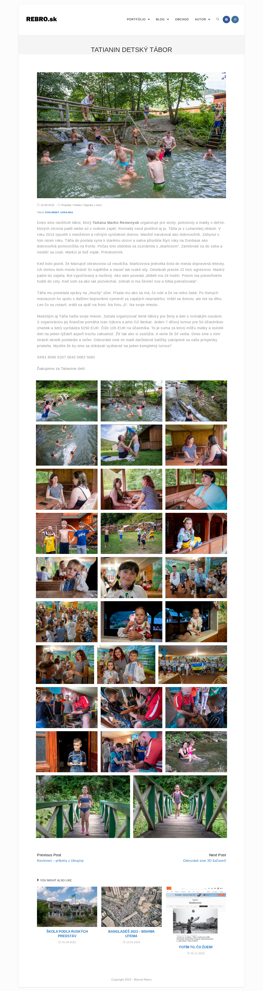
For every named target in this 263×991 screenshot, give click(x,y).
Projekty (66, 205)
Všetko (77, 205)
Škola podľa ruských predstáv (67, 934)
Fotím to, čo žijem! (196, 947)
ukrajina (66, 212)
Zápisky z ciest (93, 205)
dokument (52, 212)
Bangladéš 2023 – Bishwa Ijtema (131, 934)
